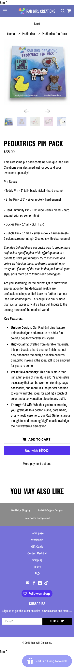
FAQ (37, 573)
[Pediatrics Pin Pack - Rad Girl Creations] (37, 72)
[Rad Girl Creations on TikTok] (46, 583)
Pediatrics (28, 34)
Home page (37, 533)
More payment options (37, 463)
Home (11, 34)
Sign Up (57, 621)
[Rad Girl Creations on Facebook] (34, 583)
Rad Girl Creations (41, 643)
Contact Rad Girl (37, 553)
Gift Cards (37, 546)
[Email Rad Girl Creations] (27, 583)
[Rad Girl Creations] (37, 11)
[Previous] (27, 111)
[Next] (47, 111)
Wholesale (37, 540)
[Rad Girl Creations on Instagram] (40, 583)
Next (37, 23)
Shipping (37, 560)
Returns (37, 566)
